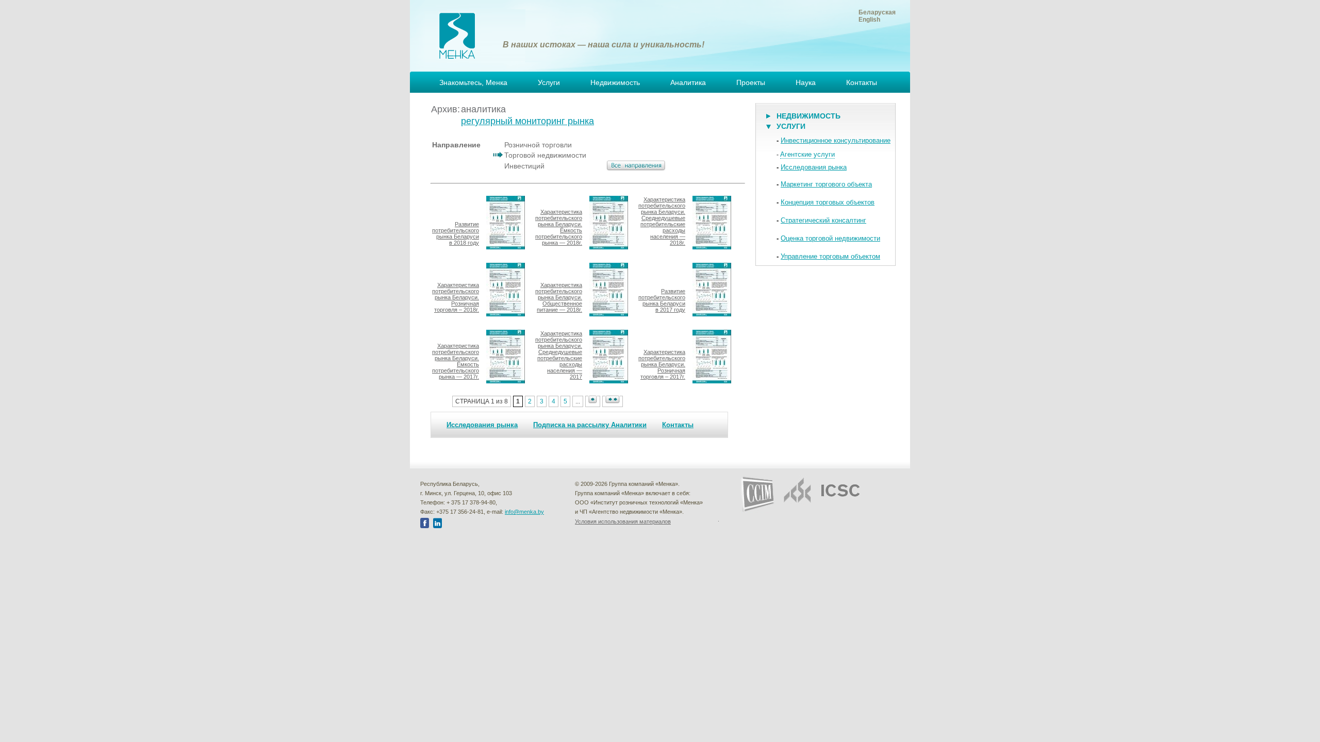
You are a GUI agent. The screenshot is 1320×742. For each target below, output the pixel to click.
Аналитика (688, 82)
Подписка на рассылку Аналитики (590, 425)
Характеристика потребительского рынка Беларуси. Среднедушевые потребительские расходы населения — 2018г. (661, 221)
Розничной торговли (538, 145)
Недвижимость (615, 82)
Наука (806, 82)
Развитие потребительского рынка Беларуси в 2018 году (455, 233)
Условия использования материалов (623, 521)
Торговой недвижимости (545, 155)
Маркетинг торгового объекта (826, 184)
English (869, 19)
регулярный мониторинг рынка (527, 121)
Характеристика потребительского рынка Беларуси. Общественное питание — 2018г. (558, 297)
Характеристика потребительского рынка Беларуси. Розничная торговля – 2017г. (661, 364)
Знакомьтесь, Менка (473, 82)
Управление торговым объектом (830, 256)
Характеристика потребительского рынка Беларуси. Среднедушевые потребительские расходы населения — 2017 (558, 355)
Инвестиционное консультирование (835, 140)
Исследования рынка (482, 425)
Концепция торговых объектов (827, 202)
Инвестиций (524, 166)
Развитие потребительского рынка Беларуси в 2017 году (661, 300)
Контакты (861, 82)
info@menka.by (524, 512)
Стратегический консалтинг (823, 220)
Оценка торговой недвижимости (830, 238)
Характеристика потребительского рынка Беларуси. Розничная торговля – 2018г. (455, 297)
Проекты (750, 82)
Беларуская (877, 12)
